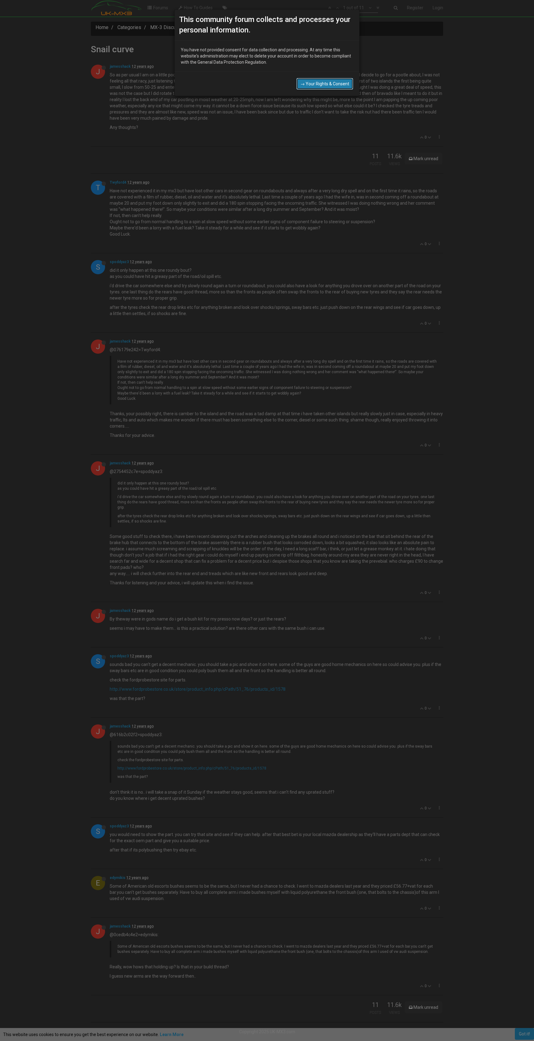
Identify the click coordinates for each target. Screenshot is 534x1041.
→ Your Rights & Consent (324, 83)
